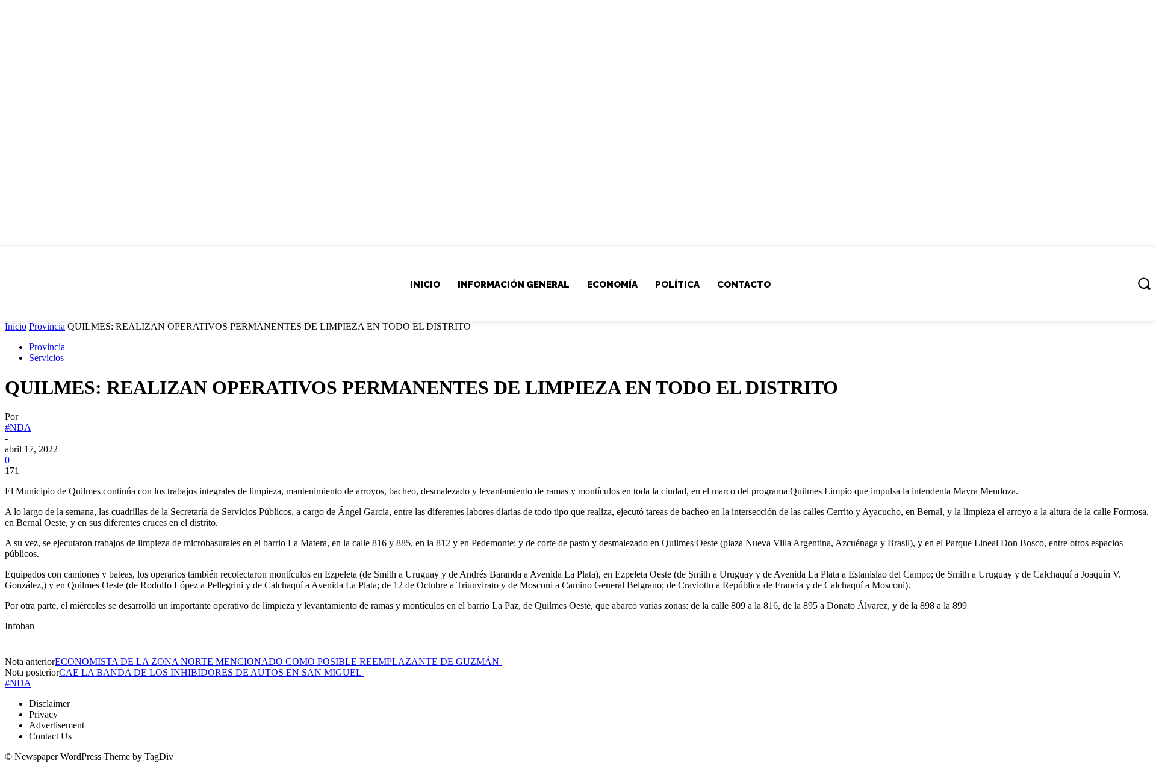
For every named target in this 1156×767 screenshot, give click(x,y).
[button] (1144, 283)
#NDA (18, 427)
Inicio (15, 326)
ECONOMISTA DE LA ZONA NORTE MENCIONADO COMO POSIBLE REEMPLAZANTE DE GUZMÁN (278, 661)
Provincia (47, 326)
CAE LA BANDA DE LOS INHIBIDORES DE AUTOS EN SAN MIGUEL (211, 672)
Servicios (46, 358)
